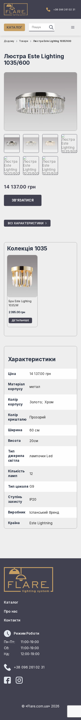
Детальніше (20, 320)
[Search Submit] (51, 27)
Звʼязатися (23, 200)
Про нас (10, 611)
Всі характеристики (25, 223)
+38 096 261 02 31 (64, 9)
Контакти (12, 620)
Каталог (11, 602)
